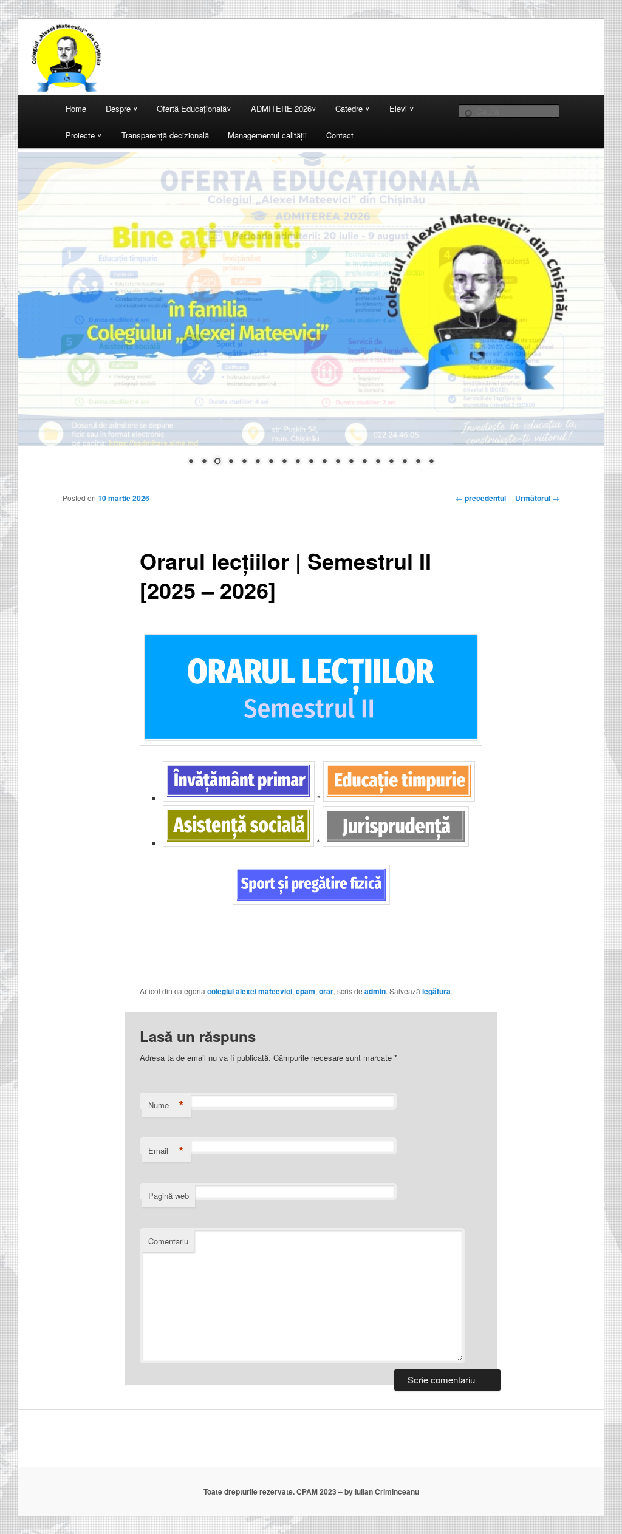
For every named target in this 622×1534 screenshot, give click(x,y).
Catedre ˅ (352, 108)
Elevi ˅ (401, 108)
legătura (436, 991)
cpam (305, 991)
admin (375, 991)
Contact (340, 135)
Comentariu (168, 1241)
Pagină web (168, 1195)
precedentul (481, 498)
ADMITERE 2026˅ (283, 108)
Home (76, 108)
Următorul (537, 498)
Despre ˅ (122, 108)
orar (326, 991)
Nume (166, 1105)
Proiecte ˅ (84, 135)
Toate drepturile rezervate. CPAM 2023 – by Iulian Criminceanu (311, 1491)
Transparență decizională (165, 135)
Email (166, 1151)
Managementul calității (267, 135)
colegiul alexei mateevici (249, 991)
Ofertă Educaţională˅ (194, 108)
